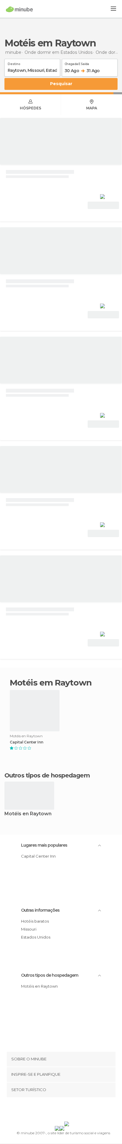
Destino (14, 63)
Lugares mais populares (44, 845)
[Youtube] (74, 1110)
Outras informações (40, 910)
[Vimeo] (67, 1110)
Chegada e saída (77, 63)
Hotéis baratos (35, 921)
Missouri (28, 929)
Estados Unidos (35, 937)
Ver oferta (103, 205)
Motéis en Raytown (28, 813)
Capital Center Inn (26, 742)
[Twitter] (59, 1110)
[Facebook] (51, 1110)
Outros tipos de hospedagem (49, 975)
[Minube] (19, 9)
